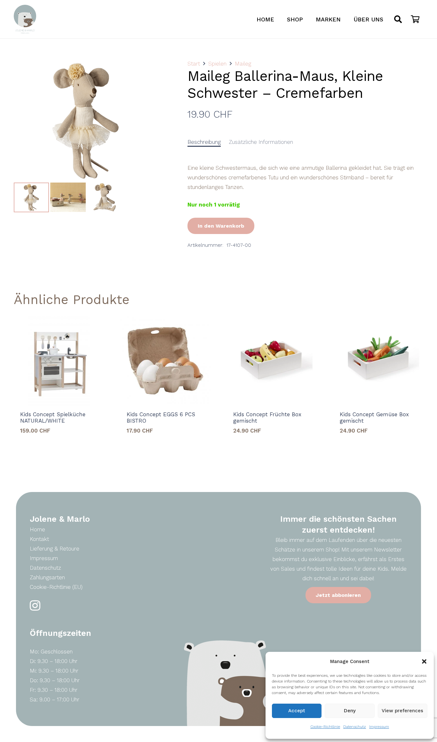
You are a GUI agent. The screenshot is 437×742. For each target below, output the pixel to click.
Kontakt (39, 539)
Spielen (217, 63)
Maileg (243, 63)
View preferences (402, 711)
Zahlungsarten (47, 577)
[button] (424, 661)
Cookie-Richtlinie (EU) (56, 587)
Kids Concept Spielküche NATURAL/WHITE (52, 417)
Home (37, 529)
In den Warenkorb (221, 226)
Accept (296, 711)
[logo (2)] (25, 19)
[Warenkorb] (415, 19)
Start (193, 63)
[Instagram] (35, 606)
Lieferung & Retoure (54, 548)
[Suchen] (398, 19)
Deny (350, 711)
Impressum (379, 726)
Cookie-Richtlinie (325, 726)
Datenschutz (354, 726)
